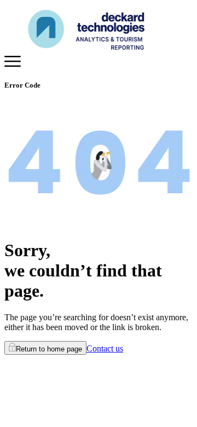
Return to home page (49, 349)
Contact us (104, 348)
